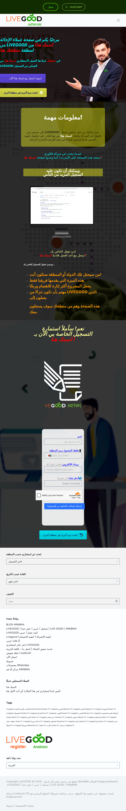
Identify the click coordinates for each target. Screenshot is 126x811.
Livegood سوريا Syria (32, 721)
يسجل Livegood (67, 725)
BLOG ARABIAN (15, 624)
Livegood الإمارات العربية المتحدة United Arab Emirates (28, 709)
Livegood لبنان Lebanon (77, 721)
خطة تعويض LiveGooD (18, 652)
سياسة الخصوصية (25, 805)
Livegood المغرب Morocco (81, 713)
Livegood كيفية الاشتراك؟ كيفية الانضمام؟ (28, 636)
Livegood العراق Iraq (39, 713)
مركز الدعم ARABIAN (18, 669)
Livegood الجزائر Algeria (83, 709)
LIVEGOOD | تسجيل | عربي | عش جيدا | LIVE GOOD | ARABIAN (41, 628)
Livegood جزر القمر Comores (51, 717)
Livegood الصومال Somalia (17, 713)
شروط (9, 661)
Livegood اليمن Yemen (29, 717)
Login (42, 725)
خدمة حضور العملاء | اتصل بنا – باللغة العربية (29, 648)
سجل (50, 6)
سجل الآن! (11, 656)
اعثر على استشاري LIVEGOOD (22, 644)
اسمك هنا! (11, 687)
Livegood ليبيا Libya (97, 721)
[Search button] (117, 601)
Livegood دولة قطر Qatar (97, 717)
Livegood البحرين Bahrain (61, 709)
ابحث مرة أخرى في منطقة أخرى (60, 534)
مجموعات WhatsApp (17, 665)
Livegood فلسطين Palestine (55, 721)
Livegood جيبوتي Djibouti (75, 717)
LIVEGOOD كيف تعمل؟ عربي (22, 632)
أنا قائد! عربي (13, 640)
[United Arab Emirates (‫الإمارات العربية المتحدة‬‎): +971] (47, 455)
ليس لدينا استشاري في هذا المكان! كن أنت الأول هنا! (33, 691)
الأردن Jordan (53, 725)
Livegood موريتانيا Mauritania (26, 725)
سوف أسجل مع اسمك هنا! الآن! (25, 78)
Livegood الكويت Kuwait (59, 713)
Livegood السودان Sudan (105, 709)
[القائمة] (118, 20)
